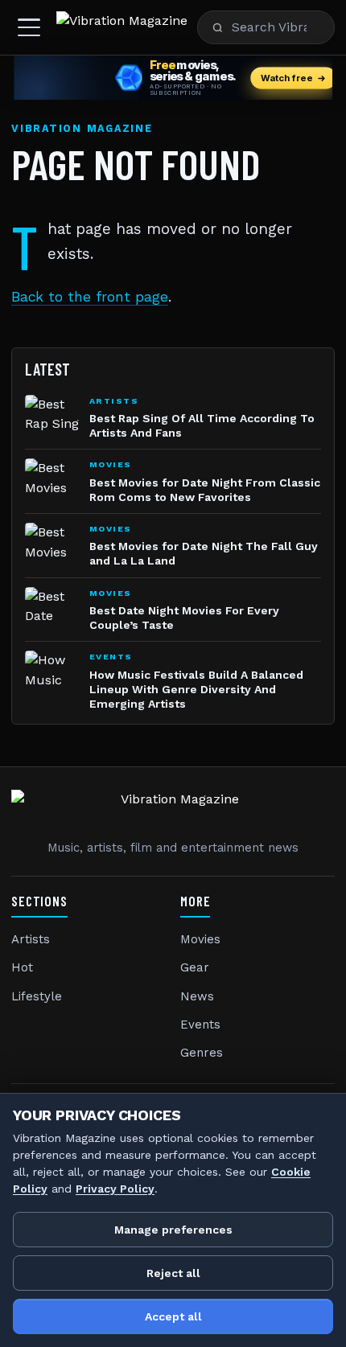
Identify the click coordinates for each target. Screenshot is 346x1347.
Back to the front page (89, 297)
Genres (201, 1052)
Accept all (173, 1316)
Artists (30, 939)
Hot (22, 967)
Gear (194, 967)
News (197, 996)
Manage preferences (173, 1229)
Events (200, 1024)
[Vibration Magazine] (121, 27)
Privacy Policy (115, 1188)
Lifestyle (36, 996)
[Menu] (29, 27)
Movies (200, 939)
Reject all (173, 1273)
